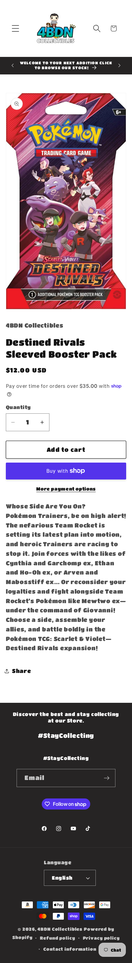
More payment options (66, 488)
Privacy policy (101, 938)
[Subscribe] (106, 778)
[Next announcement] (119, 65)
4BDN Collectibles (60, 929)
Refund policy (57, 938)
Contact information (69, 949)
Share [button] (21, 671)
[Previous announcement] (12, 65)
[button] (15, 28)
